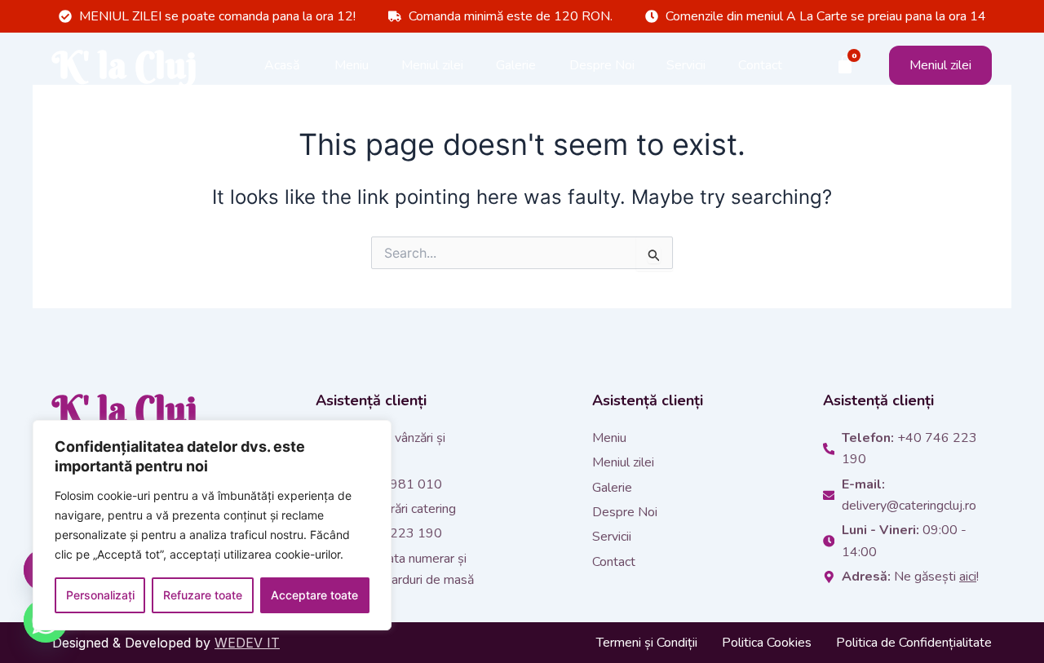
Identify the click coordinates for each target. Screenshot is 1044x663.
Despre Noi (602, 65)
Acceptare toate (314, 595)
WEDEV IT (247, 642)
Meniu (351, 65)
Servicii (686, 65)
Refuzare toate (202, 595)
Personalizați (100, 595)
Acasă (282, 65)
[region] (212, 525)
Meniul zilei (432, 65)
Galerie (516, 65)
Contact (760, 65)
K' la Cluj (124, 65)
